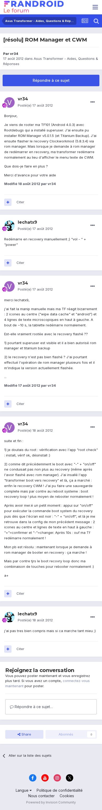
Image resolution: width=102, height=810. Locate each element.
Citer (20, 202)
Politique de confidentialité (60, 790)
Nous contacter (41, 796)
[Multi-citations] (8, 202)
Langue (23, 790)
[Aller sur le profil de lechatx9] (9, 226)
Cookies (67, 796)
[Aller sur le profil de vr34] (9, 102)
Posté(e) (35, 105)
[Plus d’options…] (92, 102)
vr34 (14, 53)
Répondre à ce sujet (51, 80)
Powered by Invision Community (51, 802)
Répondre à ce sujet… (33, 706)
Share (25, 734)
